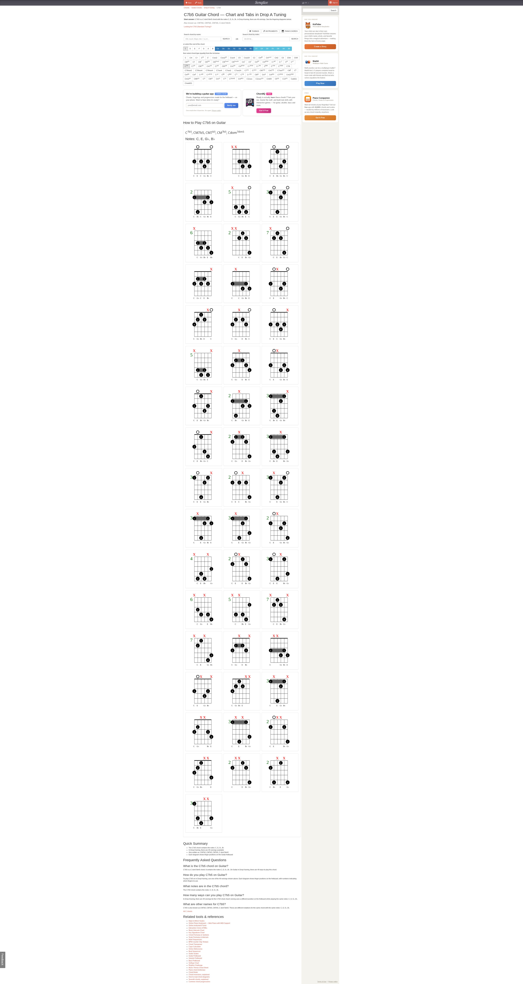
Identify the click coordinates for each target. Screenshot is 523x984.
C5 (239, 58)
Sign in (335, 3)
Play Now (320, 83)
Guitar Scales (194, 954)
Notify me (231, 105)
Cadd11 (294, 79)
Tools (199, 3)
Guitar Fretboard (195, 956)
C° (208, 58)
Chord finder (193, 972)
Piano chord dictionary (197, 970)
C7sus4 (219, 70)
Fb (234, 49)
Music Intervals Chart (196, 930)
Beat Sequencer (195, 951)
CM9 (196, 79)
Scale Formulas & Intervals (198, 937)
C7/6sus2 (188, 70)
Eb (229, 49)
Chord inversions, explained (199, 975)
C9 (277, 79)
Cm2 (276, 58)
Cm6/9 (269, 79)
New (189, 3)
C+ (197, 58)
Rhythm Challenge (196, 965)
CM (187, 62)
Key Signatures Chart (196, 933)
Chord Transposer (195, 944)
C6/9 (296, 58)
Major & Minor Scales (196, 921)
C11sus (249, 79)
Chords (186, 8)
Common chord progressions (199, 982)
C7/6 (288, 66)
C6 (283, 58)
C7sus (280, 70)
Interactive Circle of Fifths (198, 928)
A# (284, 49)
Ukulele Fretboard (195, 958)
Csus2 (214, 58)
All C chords (187, 911)
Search (226, 39)
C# (256, 49)
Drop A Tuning (209, 8)
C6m (289, 58)
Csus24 (247, 58)
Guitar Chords (196, 8)
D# (262, 49)
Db (223, 49)
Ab (245, 49)
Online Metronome (195, 949)
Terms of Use (321, 981)
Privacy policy (216, 110)
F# (273, 49)
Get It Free (263, 111)
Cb (218, 49)
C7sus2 (228, 70)
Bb (251, 49)
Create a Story (320, 47)
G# (278, 49)
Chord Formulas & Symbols (199, 935)
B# (289, 49)
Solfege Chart (194, 963)
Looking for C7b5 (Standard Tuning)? (198, 27)
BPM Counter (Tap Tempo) (198, 942)
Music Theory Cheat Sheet (198, 968)
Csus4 (232, 58)
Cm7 (209, 66)
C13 (285, 79)
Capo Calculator (195, 947)
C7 (194, 62)
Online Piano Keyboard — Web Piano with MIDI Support (209, 923)
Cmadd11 (188, 83)
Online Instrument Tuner (197, 925)
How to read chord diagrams (199, 977)
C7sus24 (238, 70)
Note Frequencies (195, 940)
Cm (191, 58)
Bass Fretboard (194, 961)
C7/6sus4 (198, 70)
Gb (240, 49)
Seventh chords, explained (198, 979)
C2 (254, 58)
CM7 (200, 66)
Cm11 (290, 75)
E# (267, 49)
